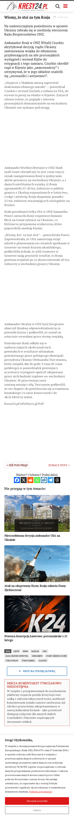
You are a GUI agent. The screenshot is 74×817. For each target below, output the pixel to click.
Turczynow (12, 660)
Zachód (43, 660)
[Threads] (57, 480)
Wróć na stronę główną (38, 671)
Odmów (37, 810)
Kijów (16, 651)
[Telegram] (50, 480)
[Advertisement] (37, 139)
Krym (25, 651)
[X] (24, 480)
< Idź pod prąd (17, 465)
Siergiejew (37, 656)
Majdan (35, 651)
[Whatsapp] (37, 480)
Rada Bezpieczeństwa (17, 656)
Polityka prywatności (40, 791)
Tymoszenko (28, 660)
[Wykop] (44, 480)
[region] (37, 776)
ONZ (45, 651)
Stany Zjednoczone (56, 656)
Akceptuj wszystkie (37, 801)
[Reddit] (30, 480)
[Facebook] (17, 480)
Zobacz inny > (59, 465)
